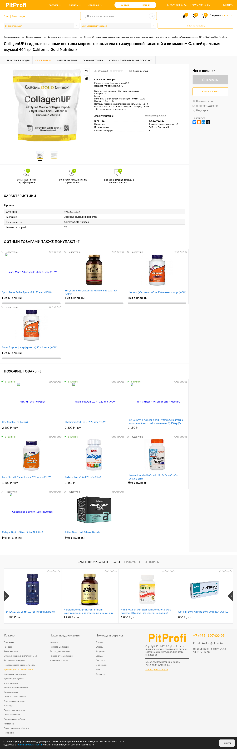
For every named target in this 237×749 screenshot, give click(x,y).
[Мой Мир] (203, 122)
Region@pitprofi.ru (213, 643)
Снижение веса (11, 692)
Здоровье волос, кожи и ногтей (163, 124)
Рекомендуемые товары (61, 656)
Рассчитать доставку (207, 105)
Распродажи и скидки (60, 651)
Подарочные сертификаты (16, 728)
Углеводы (8, 705)
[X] (208, 122)
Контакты (228, 4)
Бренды (99, 656)
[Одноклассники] (199, 122)
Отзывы (99, 647)
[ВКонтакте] (194, 122)
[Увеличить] (47, 105)
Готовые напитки (12, 714)
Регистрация (18, 16)
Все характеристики (155, 115)
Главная (99, 642)
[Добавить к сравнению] (86, 78)
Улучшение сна (11, 683)
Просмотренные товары (141, 561)
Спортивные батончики (15, 696)
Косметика (9, 723)
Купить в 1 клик (210, 91)
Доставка (100, 660)
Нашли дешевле (204, 101)
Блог (98, 669)
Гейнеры (8, 647)
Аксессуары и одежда (14, 710)
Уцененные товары (59, 660)
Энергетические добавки (16, 687)
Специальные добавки (14, 719)
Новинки (54, 642)
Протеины (9, 642)
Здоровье (100, 651)
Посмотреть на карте (156, 669)
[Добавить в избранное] (86, 71)
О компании (101, 665)
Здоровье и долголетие (15, 674)
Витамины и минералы (14, 660)
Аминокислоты (11, 651)
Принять (226, 743)
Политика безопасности (29, 744)
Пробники (9, 732)
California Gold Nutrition (160, 127)
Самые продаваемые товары (99, 561)
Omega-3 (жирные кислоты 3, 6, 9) (20, 656)
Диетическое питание (14, 701)
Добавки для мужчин (14, 678)
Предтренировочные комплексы (19, 665)
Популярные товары (59, 647)
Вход (6, 16)
